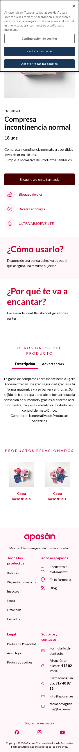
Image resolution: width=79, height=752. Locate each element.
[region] (39, 36)
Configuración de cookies (39, 38)
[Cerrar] (74, 6)
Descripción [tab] (25, 364)
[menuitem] (12, 573)
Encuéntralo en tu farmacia (39, 179)
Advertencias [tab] (53, 364)
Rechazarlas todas (39, 51)
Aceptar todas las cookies (39, 63)
